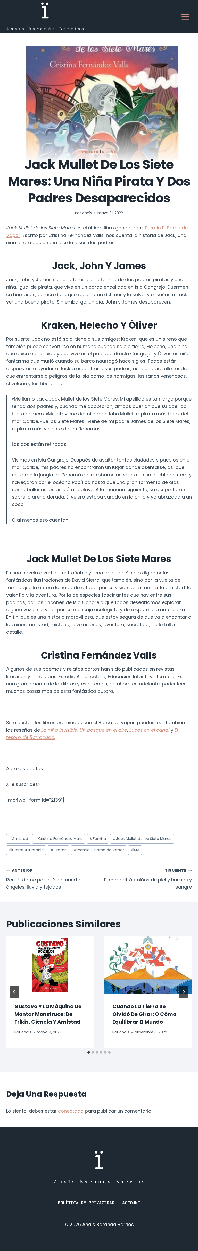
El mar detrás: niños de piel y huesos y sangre (148, 879)
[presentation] (50, 965)
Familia (97, 838)
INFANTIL (90, 152)
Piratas (58, 850)
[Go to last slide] (14, 992)
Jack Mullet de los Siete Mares (142, 838)
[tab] (88, 1052)
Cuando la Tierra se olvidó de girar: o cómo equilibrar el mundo (144, 1014)
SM (135, 850)
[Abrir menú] (185, 17)
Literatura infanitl (26, 850)
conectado (71, 1111)
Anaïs (87, 213)
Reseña (109, 152)
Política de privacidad (86, 1202)
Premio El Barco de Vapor (98, 850)
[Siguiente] (183, 992)
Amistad (18, 838)
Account (131, 1202)
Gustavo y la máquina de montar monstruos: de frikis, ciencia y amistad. (48, 1014)
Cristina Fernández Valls (58, 838)
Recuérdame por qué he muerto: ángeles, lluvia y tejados (43, 879)
